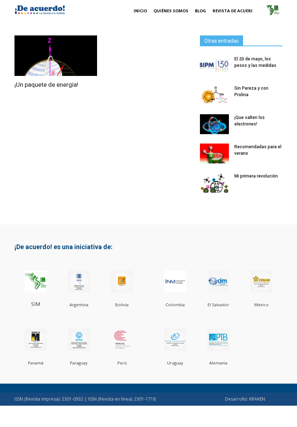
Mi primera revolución (256, 176)
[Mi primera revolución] (214, 183)
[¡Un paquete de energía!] (55, 55)
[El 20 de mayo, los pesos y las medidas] (214, 66)
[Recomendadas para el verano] (214, 153)
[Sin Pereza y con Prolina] (214, 95)
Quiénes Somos (171, 10)
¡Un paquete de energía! (46, 84)
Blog (200, 10)
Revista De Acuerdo (235, 10)
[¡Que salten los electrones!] (214, 124)
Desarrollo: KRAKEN (245, 399)
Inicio (140, 10)
